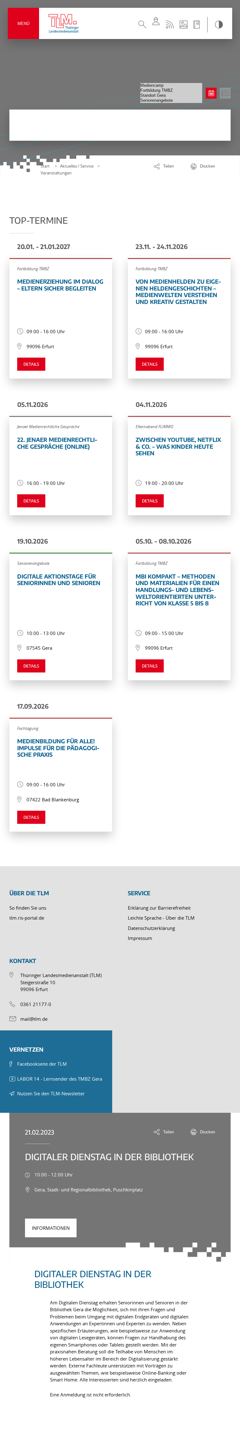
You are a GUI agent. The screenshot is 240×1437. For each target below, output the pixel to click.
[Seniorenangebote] (171, 100)
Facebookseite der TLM (42, 1064)
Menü (23, 23)
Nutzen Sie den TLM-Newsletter (51, 1093)
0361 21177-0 (35, 1004)
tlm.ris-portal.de (26, 918)
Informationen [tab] (51, 1228)
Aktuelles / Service (76, 166)
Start (45, 166)
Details (31, 364)
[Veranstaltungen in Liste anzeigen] (225, 93)
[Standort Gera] (171, 95)
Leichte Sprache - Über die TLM (161, 918)
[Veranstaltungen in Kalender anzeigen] (211, 93)
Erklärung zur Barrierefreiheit (159, 908)
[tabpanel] (120, 1329)
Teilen (168, 166)
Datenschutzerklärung (151, 928)
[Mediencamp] (171, 85)
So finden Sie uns (27, 908)
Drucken (207, 166)
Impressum (140, 938)
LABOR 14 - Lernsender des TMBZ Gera (59, 1079)
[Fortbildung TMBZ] (171, 90)
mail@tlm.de (34, 1019)
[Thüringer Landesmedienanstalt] (64, 23)
